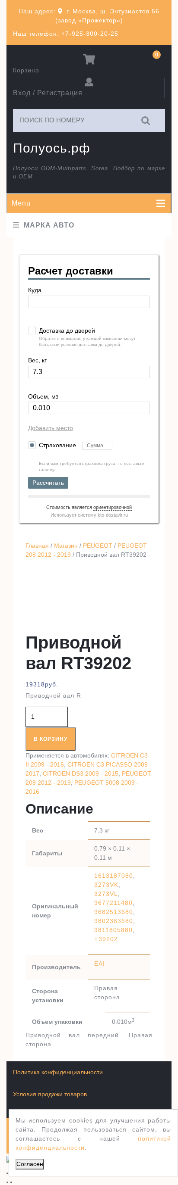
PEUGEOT (97, 545)
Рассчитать (48, 482)
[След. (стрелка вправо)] (11, 1182)
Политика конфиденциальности (58, 1072)
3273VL (106, 893)
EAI (99, 963)
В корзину (50, 739)
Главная (37, 545)
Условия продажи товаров (50, 1094)
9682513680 (113, 911)
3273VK (106, 884)
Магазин (66, 545)
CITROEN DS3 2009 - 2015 (80, 773)
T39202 (106, 939)
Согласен (29, 1163)
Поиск (146, 120)
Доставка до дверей (67, 330)
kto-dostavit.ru (113, 515)
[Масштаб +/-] (7, 1173)
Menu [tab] (21, 203)
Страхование (58, 445)
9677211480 (113, 902)
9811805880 (113, 929)
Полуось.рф (51, 148)
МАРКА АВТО (49, 225)
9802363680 (113, 920)
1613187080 (113, 875)
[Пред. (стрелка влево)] (7, 1182)
